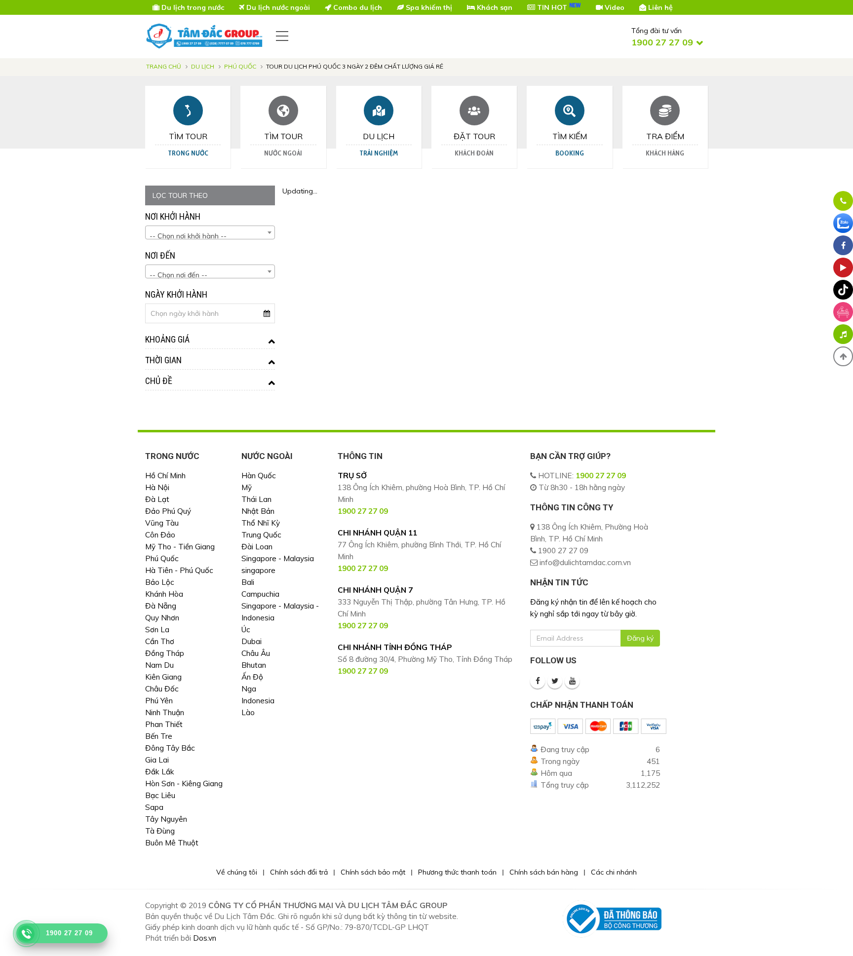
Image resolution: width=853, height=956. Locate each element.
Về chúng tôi (236, 872)
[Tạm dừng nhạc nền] (843, 334)
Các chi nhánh (614, 872)
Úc (245, 629)
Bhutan (253, 665)
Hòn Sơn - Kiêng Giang (184, 783)
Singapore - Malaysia (277, 558)
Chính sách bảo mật (373, 872)
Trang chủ (163, 66)
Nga (248, 688)
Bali (247, 582)
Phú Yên (159, 700)
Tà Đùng (160, 831)
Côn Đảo (160, 534)
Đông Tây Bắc (170, 748)
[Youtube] (572, 681)
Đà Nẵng (160, 606)
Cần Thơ (159, 641)
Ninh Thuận (164, 712)
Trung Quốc (261, 534)
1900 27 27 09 (601, 475)
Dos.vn (204, 938)
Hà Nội (157, 487)
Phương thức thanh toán (457, 872)
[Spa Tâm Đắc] (843, 312)
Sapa (154, 807)
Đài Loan (256, 546)
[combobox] (210, 232)
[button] (843, 356)
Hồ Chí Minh (165, 475)
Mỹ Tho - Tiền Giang (180, 546)
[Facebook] (537, 681)
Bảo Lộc (159, 582)
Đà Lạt (157, 499)
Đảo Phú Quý (168, 511)
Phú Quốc (240, 66)
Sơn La (157, 629)
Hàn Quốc (258, 475)
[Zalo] (843, 223)
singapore (258, 570)
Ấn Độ (252, 677)
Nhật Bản (257, 511)
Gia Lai (157, 760)
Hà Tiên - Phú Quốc (179, 570)
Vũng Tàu (162, 523)
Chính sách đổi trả (299, 872)
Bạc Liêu (160, 795)
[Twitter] (554, 681)
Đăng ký (640, 638)
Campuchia (260, 594)
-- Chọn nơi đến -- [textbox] (178, 274)
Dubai (251, 641)
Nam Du (159, 665)
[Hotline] (843, 201)
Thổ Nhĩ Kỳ (260, 523)
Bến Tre (158, 736)
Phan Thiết (164, 724)
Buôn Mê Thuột (171, 842)
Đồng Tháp (164, 653)
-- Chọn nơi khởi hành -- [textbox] (188, 235)
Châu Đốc (162, 688)
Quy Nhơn (162, 617)
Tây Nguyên (166, 819)
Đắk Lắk (159, 771)
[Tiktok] (843, 290)
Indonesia (257, 700)
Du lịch (202, 66)
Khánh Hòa (164, 594)
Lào (248, 712)
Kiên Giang (163, 677)
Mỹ (246, 487)
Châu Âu (255, 653)
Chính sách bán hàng (543, 872)
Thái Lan (256, 499)
